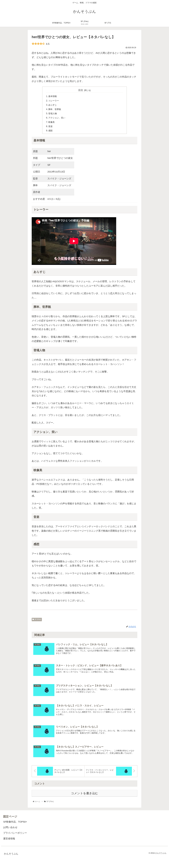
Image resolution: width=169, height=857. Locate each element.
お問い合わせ (10, 827)
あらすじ (52, 105)
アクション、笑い (56, 117)
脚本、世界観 (54, 109)
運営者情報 (9, 838)
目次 (80, 90)
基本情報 (52, 96)
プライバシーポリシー (15, 833)
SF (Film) (38, 619)
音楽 (50, 126)
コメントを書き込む (84, 793)
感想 (50, 130)
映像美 (51, 122)
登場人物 (52, 113)
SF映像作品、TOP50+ (15, 821)
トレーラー (53, 100)
